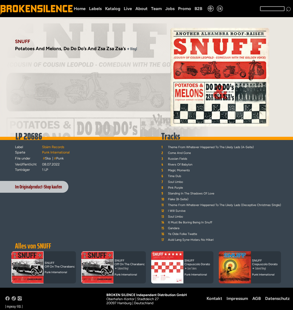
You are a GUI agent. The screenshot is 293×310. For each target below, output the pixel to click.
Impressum (237, 298)
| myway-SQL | (14, 306)
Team (156, 8)
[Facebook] (7, 299)
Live (128, 8)
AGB (256, 298)
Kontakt (214, 298)
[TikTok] (14, 299)
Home (80, 8)
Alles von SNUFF (33, 246)
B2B (198, 8)
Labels (95, 8)
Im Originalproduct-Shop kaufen (38, 187)
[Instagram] (20, 299)
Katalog (112, 8)
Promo (184, 8)
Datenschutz (277, 298)
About (141, 8)
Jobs (170, 8)
